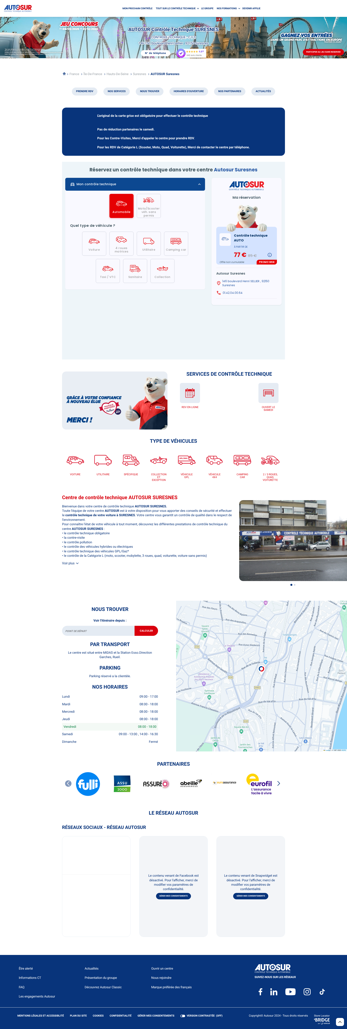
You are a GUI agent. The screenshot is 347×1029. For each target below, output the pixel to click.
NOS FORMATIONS (227, 8)
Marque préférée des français (171, 987)
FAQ (21, 987)
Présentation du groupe (101, 978)
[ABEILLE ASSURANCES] (191, 784)
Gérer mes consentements (173, 896)
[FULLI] (88, 784)
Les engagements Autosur (37, 996)
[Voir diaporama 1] (291, 585)
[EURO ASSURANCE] (225, 784)
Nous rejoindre (161, 978)
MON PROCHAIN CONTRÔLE (137, 8)
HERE (344, 750)
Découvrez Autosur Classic (103, 987)
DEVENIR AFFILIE (251, 8)
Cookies (98, 1016)
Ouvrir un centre (162, 968)
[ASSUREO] (156, 784)
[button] (261, 666)
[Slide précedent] (245, 538)
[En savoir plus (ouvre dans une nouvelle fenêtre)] (114, 400)
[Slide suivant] (279, 783)
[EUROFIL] (259, 784)
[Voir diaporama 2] (295, 585)
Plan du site (78, 1015)
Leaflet (327, 750)
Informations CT (30, 978)
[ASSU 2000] (122, 784)
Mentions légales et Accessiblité (40, 1016)
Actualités (92, 968)
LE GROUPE (207, 8)
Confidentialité (121, 1016)
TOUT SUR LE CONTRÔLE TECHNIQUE (176, 8)
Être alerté (26, 968)
